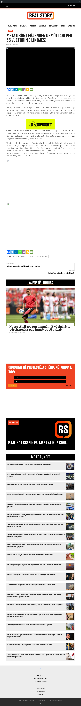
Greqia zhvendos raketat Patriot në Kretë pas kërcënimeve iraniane (30, 484)
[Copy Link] (27, 89)
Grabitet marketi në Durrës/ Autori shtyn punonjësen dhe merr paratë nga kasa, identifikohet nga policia (34, 546)
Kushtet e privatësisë (40, 681)
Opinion (33, 26)
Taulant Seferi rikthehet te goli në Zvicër (61, 273)
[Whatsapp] (20, 89)
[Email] (31, 89)
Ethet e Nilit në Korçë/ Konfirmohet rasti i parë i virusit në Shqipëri (30, 554)
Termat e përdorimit (40, 678)
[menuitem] (1, 1)
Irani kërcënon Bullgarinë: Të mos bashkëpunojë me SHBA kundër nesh (31, 585)
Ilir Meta (30, 256)
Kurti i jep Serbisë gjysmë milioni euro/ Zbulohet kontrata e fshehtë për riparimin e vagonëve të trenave (35, 636)
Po (17, 377)
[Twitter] (12, 89)
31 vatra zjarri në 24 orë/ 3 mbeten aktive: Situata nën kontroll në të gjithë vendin (35, 494)
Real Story (53, 26)
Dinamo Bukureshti (19, 256)
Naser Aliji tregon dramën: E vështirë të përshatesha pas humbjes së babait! (39, 328)
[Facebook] (8, 89)
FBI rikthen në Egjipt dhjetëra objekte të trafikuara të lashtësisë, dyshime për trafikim (33, 475)
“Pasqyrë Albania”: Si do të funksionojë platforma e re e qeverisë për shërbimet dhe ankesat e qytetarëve (36, 656)
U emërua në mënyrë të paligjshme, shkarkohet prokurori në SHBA (29, 645)
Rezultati (68, 385)
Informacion (41, 688)
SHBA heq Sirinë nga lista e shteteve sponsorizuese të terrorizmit (29, 464)
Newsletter (40, 694)
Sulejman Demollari (42, 256)
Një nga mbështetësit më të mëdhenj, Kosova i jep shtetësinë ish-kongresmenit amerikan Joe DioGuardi (34, 616)
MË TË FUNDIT (40, 457)
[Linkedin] (16, 89)
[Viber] (23, 89)
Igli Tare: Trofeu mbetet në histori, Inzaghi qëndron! (23, 266)
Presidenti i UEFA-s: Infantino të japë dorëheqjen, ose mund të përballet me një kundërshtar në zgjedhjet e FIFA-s (34, 596)
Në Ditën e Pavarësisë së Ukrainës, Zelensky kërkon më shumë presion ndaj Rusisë (35, 605)
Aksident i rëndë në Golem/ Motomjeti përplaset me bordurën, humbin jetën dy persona (34, 506)
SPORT (62, 26)
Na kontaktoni (40, 691)
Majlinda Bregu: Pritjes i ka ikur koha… (38, 443)
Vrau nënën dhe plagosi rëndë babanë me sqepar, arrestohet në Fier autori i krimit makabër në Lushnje (35, 526)
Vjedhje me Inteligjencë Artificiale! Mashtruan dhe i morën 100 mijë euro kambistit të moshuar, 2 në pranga (36, 536)
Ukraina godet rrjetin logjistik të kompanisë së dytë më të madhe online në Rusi (34, 565)
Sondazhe (42, 26)
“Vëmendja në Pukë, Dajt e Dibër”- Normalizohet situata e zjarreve (29, 625)
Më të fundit (12, 26)
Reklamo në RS (40, 675)
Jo (16, 381)
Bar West (71, 26)
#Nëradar (23, 26)
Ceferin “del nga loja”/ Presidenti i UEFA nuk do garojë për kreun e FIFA (31, 574)
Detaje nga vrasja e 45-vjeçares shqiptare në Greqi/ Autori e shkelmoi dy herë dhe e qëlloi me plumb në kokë (35, 516)
